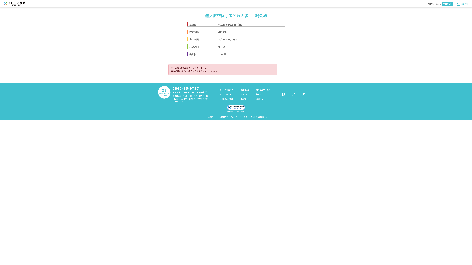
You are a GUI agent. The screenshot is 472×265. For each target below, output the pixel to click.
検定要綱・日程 (226, 94)
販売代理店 (245, 89)
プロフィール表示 (434, 4)
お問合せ (464, 4)
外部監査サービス (263, 89)
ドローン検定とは (226, 89)
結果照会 (244, 99)
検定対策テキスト (227, 99)
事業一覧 (244, 94)
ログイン (448, 4)
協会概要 (259, 94)
